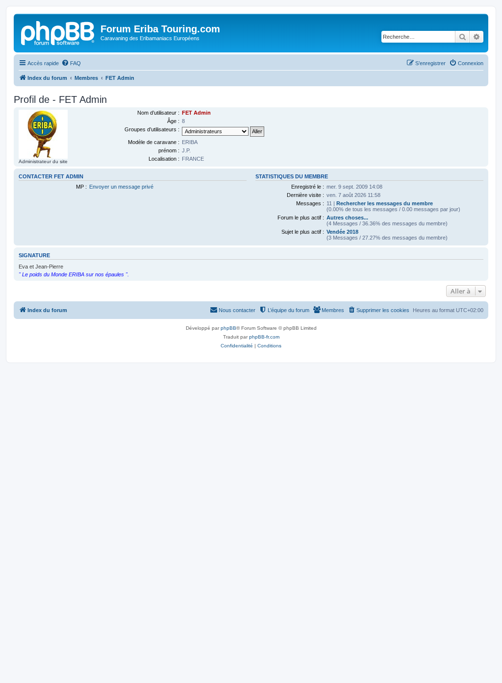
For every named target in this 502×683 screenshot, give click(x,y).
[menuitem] (71, 63)
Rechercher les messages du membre (384, 203)
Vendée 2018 (342, 232)
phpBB (228, 328)
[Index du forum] (58, 32)
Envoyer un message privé (121, 187)
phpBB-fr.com (264, 337)
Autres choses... (347, 217)
